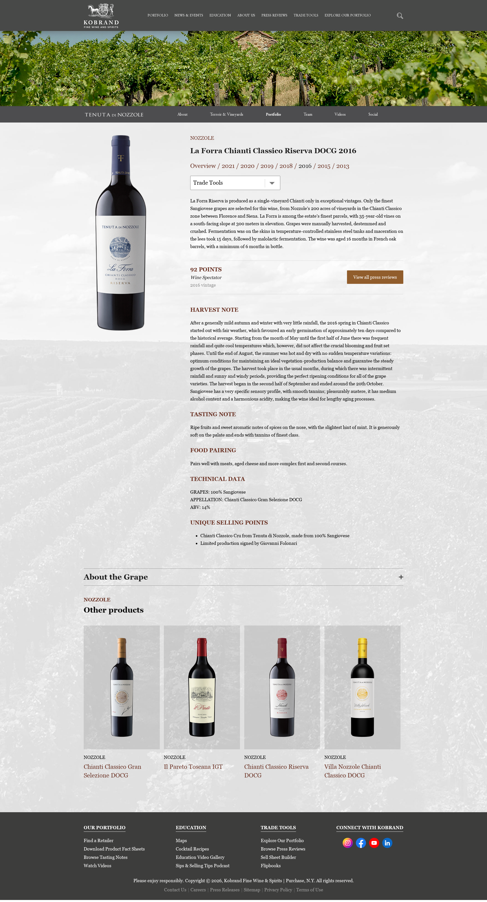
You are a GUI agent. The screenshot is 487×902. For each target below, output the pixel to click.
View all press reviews (375, 277)
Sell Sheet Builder (278, 857)
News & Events (189, 16)
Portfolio (158, 16)
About (182, 115)
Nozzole (202, 138)
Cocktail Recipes (192, 849)
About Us (246, 16)
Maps (181, 840)
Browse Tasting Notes (106, 857)
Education (220, 16)
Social (373, 115)
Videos (340, 115)
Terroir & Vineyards (226, 115)
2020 (247, 165)
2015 (324, 165)
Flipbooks (271, 865)
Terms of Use (309, 889)
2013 (342, 165)
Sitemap (252, 889)
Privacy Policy (278, 889)
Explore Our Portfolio (348, 16)
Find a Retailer (98, 840)
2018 (286, 165)
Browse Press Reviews (283, 849)
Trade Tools (306, 16)
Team (308, 115)
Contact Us (175, 889)
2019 (267, 165)
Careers (198, 889)
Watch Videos (97, 865)
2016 (305, 165)
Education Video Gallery (200, 857)
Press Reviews (274, 16)
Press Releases (225, 889)
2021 (228, 165)
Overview (203, 165)
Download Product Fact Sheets (114, 849)
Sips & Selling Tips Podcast (203, 865)
